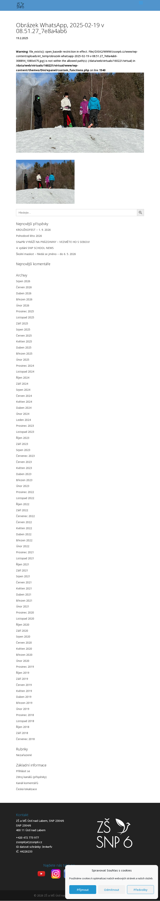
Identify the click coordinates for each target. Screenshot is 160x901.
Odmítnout (111, 890)
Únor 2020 (22, 661)
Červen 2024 (24, 396)
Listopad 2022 (25, 498)
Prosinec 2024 (25, 365)
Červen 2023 (24, 462)
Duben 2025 (23, 347)
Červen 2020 (24, 642)
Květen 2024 (24, 401)
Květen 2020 (24, 648)
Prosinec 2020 (25, 612)
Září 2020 (22, 630)
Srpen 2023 (23, 450)
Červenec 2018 (25, 739)
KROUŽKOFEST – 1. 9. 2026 (33, 230)
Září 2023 (22, 444)
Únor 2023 (22, 486)
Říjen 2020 (22, 624)
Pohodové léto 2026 (29, 236)
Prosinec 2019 (25, 666)
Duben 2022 (23, 534)
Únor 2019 (22, 709)
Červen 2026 (24, 287)
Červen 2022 (24, 522)
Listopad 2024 (25, 371)
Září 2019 (22, 679)
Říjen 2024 (22, 377)
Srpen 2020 (23, 636)
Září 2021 (22, 570)
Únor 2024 (22, 414)
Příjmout (83, 890)
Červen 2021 (24, 582)
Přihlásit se (23, 771)
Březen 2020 (24, 655)
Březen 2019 (24, 703)
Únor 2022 (22, 546)
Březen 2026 (24, 299)
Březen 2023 (24, 480)
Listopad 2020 (25, 618)
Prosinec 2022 (25, 492)
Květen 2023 (24, 468)
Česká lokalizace (26, 789)
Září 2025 (22, 323)
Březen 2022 (24, 540)
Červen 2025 (24, 335)
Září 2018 (22, 733)
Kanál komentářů (27, 783)
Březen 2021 (24, 600)
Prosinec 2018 (25, 715)
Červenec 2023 (25, 456)
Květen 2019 (24, 691)
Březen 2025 (24, 353)
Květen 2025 (24, 341)
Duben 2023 (23, 474)
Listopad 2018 (25, 721)
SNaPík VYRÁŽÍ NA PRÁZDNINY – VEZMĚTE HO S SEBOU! (53, 242)
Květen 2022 (24, 528)
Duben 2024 (23, 408)
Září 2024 (22, 383)
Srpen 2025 (23, 329)
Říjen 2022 (22, 504)
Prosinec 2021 (25, 552)
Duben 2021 (23, 594)
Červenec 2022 (25, 516)
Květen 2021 (24, 588)
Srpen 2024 (23, 390)
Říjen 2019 (22, 673)
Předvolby (141, 890)
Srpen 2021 (23, 576)
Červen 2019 (24, 685)
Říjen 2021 (22, 564)
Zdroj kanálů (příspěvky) (31, 777)
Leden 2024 (23, 420)
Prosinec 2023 (25, 426)
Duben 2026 (23, 293)
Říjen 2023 (22, 438)
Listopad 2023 (25, 432)
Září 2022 (22, 510)
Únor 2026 (22, 305)
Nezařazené (24, 755)
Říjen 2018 (22, 727)
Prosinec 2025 (25, 311)
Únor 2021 (22, 606)
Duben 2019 (23, 697)
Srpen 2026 (23, 281)
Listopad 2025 (25, 317)
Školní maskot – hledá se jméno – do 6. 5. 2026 (46, 254)
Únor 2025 (22, 359)
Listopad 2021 (25, 558)
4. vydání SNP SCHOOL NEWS (35, 248)
